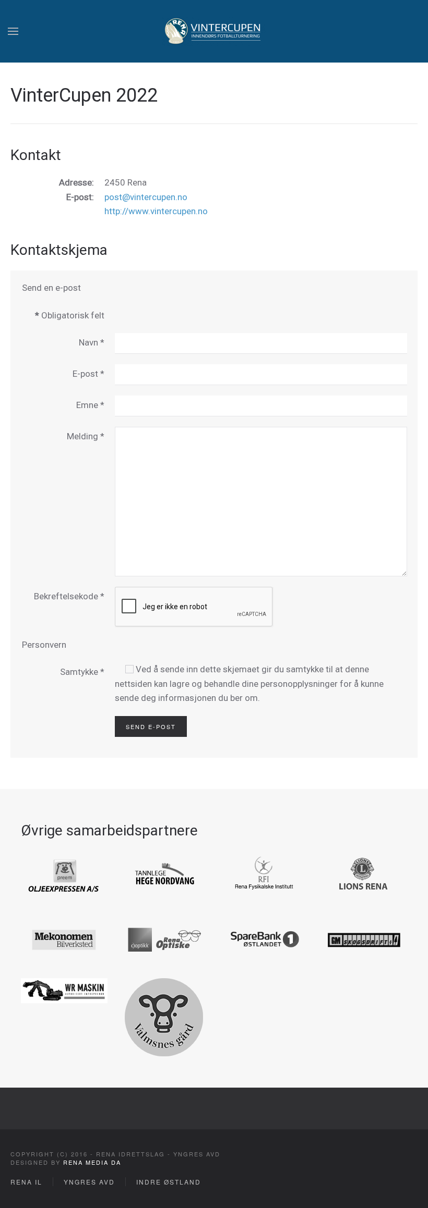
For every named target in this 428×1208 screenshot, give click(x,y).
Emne (90, 405)
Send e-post (151, 726)
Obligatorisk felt (69, 315)
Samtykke (82, 672)
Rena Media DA (92, 1162)
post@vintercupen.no (145, 197)
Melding (85, 436)
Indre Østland (168, 1181)
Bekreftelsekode (69, 596)
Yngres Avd (89, 1181)
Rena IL (26, 1181)
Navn (91, 342)
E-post (88, 373)
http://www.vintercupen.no (156, 211)
